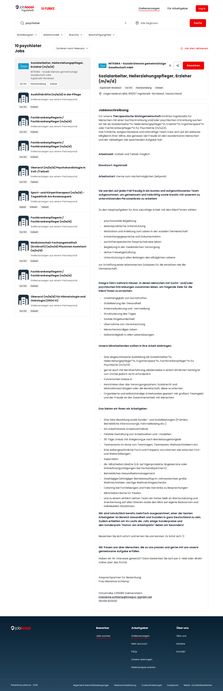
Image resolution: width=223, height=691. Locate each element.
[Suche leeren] (125, 23)
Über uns (181, 636)
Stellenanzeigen (149, 8)
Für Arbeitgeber (177, 8)
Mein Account (139, 643)
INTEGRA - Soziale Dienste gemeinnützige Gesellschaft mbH (137, 65)
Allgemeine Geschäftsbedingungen (91, 685)
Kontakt (180, 651)
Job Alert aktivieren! (196, 48)
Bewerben (193, 65)
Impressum (173, 685)
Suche (198, 23)
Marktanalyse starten (143, 667)
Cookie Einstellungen (151, 685)
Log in (202, 8)
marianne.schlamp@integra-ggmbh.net (125, 597)
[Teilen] (178, 66)
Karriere (180, 643)
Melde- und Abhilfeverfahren (198, 685)
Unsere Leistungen (141, 659)
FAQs (134, 651)
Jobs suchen (103, 636)
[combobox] (72, 23)
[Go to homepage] (24, 8)
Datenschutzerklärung (125, 685)
